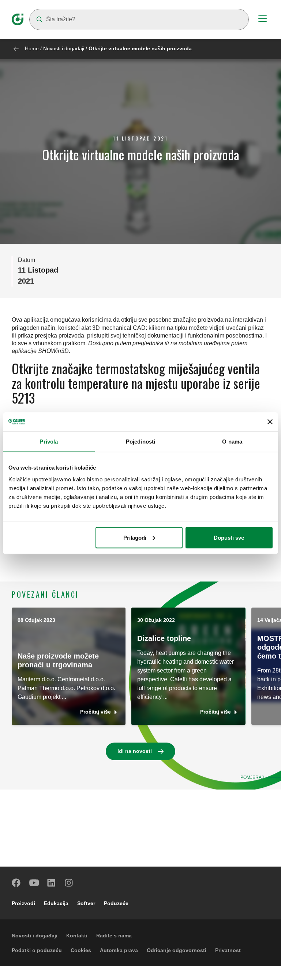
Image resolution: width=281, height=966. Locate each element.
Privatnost (228, 950)
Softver (86, 903)
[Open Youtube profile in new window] (34, 882)
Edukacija (56, 903)
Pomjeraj (252, 777)
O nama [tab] (232, 441)
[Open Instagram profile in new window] (69, 882)
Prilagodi (134, 537)
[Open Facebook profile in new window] (16, 882)
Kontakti (76, 935)
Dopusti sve (229, 537)
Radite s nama (114, 935)
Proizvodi (23, 903)
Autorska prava (119, 950)
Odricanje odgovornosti (176, 950)
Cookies (81, 950)
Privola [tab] (49, 441)
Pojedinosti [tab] (140, 441)
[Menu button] (262, 20)
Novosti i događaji (63, 48)
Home (32, 48)
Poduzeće (116, 903)
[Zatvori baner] (270, 421)
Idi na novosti (134, 751)
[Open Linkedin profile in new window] (51, 882)
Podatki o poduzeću (37, 950)
